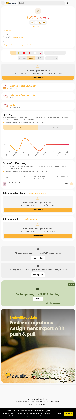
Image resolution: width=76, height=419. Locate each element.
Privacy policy (49, 401)
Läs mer (38, 299)
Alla (13, 53)
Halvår (31, 58)
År (38, 58)
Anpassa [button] (59, 413)
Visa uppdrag (38, 258)
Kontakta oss (43, 399)
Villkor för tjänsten (37, 401)
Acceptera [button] (68, 413)
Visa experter (38, 275)
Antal (54, 127)
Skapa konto (38, 77)
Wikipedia (5, 30)
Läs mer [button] (43, 416)
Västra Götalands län (13, 184)
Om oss (30, 399)
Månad (21, 58)
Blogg (36, 399)
